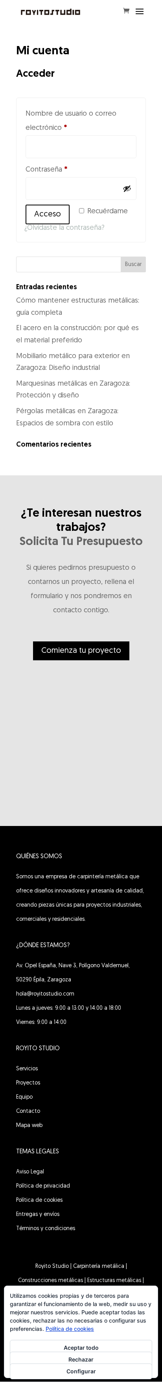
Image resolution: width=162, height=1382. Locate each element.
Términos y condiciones (45, 1229)
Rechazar (81, 1359)
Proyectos (28, 1083)
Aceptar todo (81, 1347)
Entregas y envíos (37, 1215)
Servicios (27, 1069)
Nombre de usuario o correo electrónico (71, 121)
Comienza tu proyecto (81, 651)
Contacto (28, 1111)
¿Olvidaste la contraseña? (64, 228)
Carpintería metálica (98, 1266)
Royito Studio (52, 1266)
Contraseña (64, 170)
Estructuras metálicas (114, 1281)
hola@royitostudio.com (45, 994)
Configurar (81, 1371)
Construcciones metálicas (50, 1281)
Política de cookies (39, 1200)
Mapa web (29, 1126)
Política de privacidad (43, 1186)
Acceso (47, 214)
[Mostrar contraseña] (127, 188)
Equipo (24, 1097)
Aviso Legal (30, 1172)
